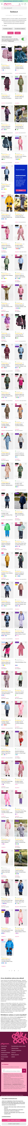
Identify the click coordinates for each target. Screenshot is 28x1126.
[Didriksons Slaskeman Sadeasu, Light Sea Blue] (3, 248)
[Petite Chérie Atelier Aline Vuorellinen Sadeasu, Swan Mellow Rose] (16, 546)
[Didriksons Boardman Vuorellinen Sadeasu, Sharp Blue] (3, 218)
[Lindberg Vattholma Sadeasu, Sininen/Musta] (18, 843)
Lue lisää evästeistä (6, 1116)
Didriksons (3, 1021)
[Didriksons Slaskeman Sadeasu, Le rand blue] (15, 456)
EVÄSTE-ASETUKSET (14, 1123)
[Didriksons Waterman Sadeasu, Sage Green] (16, 397)
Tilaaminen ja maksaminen (16, 1050)
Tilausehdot (3, 1048)
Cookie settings (4, 1054)
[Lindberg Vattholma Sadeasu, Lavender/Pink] (15, 843)
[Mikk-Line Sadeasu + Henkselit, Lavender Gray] (16, 516)
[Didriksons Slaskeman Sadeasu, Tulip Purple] (1, 337)
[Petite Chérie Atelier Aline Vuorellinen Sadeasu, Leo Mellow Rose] (18, 546)
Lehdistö (13, 1056)
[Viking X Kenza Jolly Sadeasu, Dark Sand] (1, 873)
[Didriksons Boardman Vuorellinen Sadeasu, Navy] (5, 218)
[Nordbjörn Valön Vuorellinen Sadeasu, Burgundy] (18, 486)
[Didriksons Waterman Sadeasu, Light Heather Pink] (19, 397)
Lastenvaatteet (8, 15)
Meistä (2, 1058)
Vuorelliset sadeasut (7, 28)
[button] (2, 4)
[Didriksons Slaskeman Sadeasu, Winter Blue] (5, 248)
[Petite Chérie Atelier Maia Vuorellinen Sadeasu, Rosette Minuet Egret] (3, 784)
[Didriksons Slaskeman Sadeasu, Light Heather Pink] (1, 248)
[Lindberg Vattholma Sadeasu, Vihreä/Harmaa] (16, 843)
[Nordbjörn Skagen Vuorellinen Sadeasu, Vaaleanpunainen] (15, 248)
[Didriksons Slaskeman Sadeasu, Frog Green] (3, 337)
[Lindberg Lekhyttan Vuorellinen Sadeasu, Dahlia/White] (1, 70)
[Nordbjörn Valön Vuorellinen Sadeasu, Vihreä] (15, 486)
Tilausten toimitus (14, 1048)
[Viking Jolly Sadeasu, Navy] (16, 665)
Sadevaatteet (15, 15)
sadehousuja (20, 1004)
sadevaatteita (20, 1017)
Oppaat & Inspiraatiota (5, 1052)
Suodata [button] (10, 33)
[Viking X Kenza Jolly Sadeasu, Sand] (3, 873)
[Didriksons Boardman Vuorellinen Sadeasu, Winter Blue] (1, 635)
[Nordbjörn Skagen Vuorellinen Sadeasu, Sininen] (19, 248)
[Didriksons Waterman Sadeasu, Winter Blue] (18, 397)
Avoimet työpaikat (4, 1056)
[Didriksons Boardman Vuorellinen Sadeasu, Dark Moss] (5, 129)
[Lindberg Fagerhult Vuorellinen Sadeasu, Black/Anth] (15, 129)
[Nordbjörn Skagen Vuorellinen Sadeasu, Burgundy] (16, 248)
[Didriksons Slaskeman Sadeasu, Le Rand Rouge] (16, 456)
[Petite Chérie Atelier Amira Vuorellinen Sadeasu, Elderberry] (1, 695)
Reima (17, 1021)
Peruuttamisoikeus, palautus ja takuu (18, 1046)
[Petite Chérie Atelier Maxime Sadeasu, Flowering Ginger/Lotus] (16, 635)
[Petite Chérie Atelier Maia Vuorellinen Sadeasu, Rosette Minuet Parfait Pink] (1, 784)
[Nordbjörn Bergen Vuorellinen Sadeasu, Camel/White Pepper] (15, 427)
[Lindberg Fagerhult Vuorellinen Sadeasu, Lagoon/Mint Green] (17, 129)
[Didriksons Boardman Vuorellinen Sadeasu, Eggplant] (1, 129)
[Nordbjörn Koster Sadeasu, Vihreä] (18, 159)
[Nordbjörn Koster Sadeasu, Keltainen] (19, 159)
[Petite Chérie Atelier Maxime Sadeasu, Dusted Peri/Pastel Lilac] (15, 635)
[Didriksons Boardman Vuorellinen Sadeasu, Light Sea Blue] (4, 129)
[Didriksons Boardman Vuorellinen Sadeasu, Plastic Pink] (4, 218)
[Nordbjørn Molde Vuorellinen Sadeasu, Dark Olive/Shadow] (1, 308)
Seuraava (18, 970)
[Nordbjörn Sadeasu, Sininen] (16, 159)
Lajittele (17, 33)
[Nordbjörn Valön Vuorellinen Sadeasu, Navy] (16, 486)
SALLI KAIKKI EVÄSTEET (14, 1120)
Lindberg (12, 1021)
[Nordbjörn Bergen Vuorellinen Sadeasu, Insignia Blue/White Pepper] (16, 427)
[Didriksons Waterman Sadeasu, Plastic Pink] (1, 665)
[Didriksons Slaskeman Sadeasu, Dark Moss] (4, 248)
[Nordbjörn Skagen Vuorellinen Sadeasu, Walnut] (18, 248)
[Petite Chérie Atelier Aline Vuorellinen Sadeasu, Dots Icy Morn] (15, 546)
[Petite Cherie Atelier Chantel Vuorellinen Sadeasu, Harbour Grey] (15, 695)
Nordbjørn (8, 1021)
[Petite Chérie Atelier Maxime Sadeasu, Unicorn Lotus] (18, 635)
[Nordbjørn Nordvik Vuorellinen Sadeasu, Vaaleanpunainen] (15, 724)
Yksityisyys (13, 1052)
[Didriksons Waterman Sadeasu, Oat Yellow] (4, 665)
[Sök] (2, 8)
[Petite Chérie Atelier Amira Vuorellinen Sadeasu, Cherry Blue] (3, 695)
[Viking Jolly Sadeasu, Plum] (15, 665)
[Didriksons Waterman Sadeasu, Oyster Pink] (15, 397)
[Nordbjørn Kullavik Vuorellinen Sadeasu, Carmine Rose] (15, 784)
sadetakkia (14, 1004)
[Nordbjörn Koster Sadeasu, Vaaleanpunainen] (15, 159)
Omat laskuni (3, 1050)
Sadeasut (20, 15)
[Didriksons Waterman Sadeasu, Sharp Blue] (3, 665)
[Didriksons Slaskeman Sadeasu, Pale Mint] (4, 337)
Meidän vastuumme (15, 1054)
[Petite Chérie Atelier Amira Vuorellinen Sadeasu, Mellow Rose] (4, 695)
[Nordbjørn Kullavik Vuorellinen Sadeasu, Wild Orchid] (16, 784)
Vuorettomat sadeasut (20, 28)
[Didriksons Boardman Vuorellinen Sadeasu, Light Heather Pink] (3, 129)
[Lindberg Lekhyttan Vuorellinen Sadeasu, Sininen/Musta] (3, 70)
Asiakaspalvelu (4, 1046)
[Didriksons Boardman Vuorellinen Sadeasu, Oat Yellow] (1, 218)
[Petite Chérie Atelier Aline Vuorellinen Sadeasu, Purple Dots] (19, 546)
